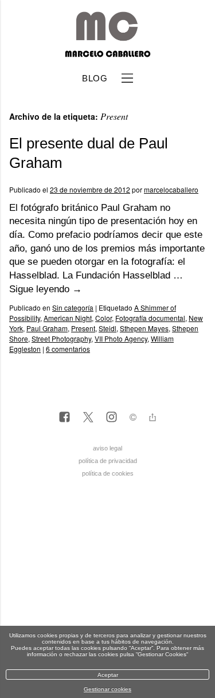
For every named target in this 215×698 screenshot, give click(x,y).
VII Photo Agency (121, 338)
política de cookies (108, 473)
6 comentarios (68, 349)
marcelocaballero (171, 189)
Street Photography (61, 338)
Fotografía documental (150, 318)
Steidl (107, 328)
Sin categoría (72, 307)
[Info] (133, 418)
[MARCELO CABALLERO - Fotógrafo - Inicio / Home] (107, 52)
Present (83, 328)
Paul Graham (47, 328)
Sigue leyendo (45, 289)
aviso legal (107, 448)
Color (103, 318)
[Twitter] (88, 418)
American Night (68, 318)
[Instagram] (111, 418)
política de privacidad (108, 460)
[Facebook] (64, 418)
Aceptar (107, 675)
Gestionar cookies (107, 689)
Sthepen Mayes (144, 328)
